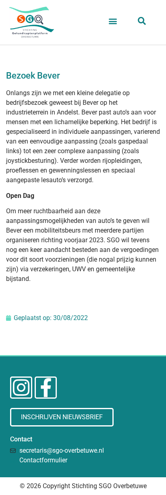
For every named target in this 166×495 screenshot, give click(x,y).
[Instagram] (21, 387)
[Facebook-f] (46, 387)
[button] (113, 20)
